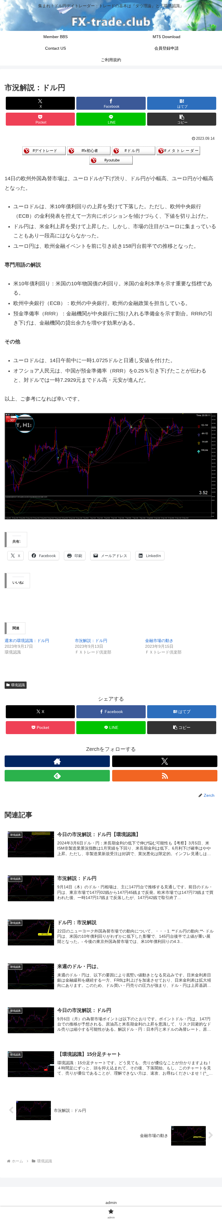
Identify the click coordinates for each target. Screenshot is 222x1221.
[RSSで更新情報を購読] (164, 775)
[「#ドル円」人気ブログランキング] (133, 150)
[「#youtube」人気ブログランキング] (111, 160)
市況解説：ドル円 (91, 640)
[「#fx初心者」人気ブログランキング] (88, 150)
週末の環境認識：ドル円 (27, 640)
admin (111, 1202)
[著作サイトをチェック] (57, 761)
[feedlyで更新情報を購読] (57, 775)
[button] (181, 119)
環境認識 (18, 685)
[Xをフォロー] (164, 761)
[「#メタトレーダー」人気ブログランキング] (178, 150)
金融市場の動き (159, 640)
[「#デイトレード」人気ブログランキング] (44, 150)
